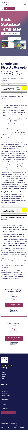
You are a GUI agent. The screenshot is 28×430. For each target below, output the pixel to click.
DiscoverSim (5, 391)
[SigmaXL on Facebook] (2, 365)
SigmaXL (4, 389)
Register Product (6, 395)
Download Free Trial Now (14, 305)
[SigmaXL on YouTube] (5, 365)
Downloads (4, 374)
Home (3, 33)
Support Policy (8, 426)
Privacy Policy (2, 426)
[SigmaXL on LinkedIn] (11, 365)
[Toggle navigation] (25, 4)
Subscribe (8, 412)
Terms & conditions (22, 426)
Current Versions (6, 393)
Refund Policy (15, 426)
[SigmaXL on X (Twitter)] (8, 365)
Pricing (3, 376)
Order (3, 379)
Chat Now (10, 9)
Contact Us (4, 381)
